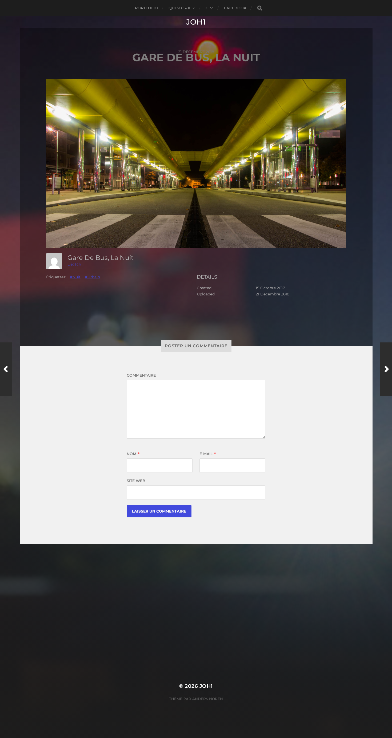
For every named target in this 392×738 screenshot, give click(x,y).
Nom (133, 453)
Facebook (235, 8)
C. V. (210, 8)
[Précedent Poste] (6, 369)
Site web (136, 480)
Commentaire (141, 375)
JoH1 (196, 21)
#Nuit (75, 277)
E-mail (207, 453)
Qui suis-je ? (182, 8)
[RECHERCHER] (259, 8)
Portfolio (146, 8)
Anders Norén (207, 699)
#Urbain (92, 277)
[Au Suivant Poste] (386, 369)
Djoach (74, 264)
